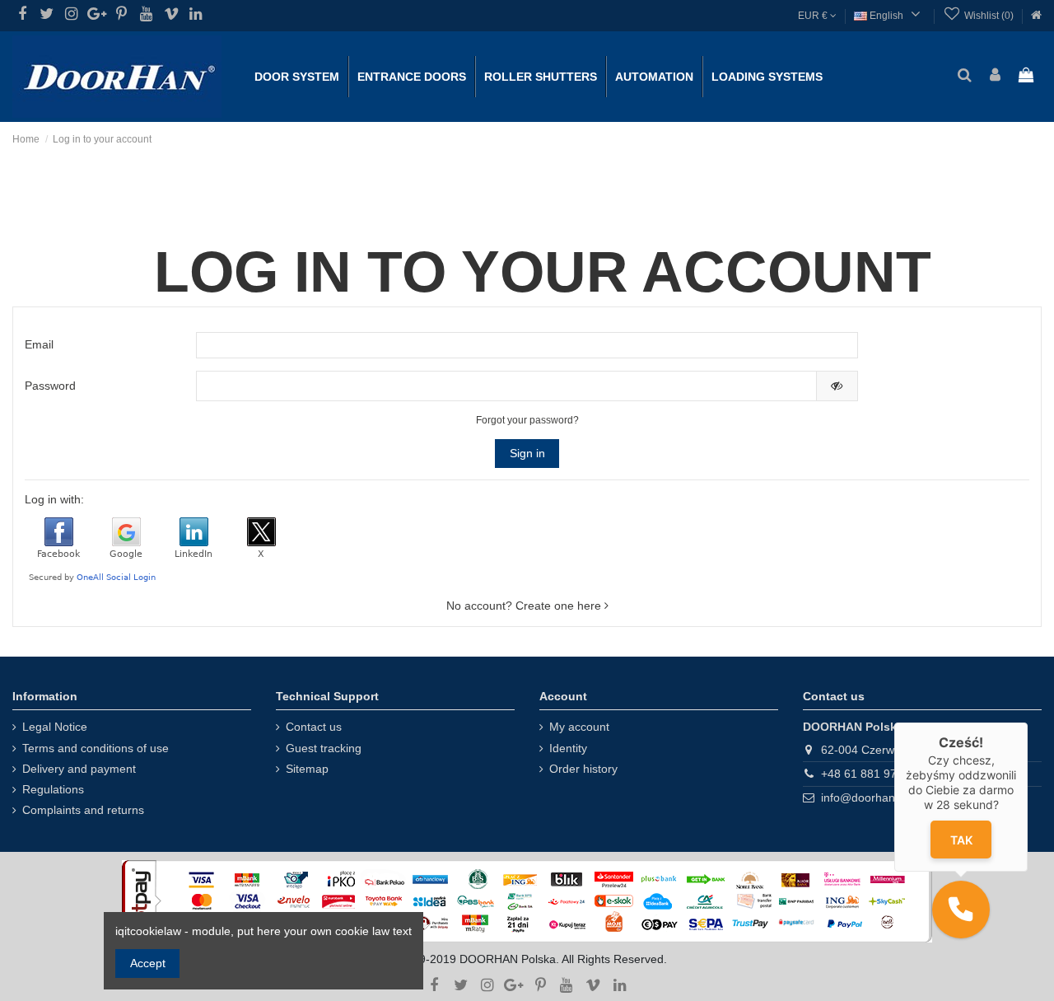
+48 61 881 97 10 (867, 773)
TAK (960, 840)
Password (50, 385)
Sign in (527, 453)
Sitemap (307, 768)
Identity (568, 748)
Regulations (53, 789)
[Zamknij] (1027, 722)
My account (579, 726)
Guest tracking (323, 748)
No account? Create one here (525, 605)
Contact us (314, 726)
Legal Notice (54, 726)
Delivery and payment (79, 768)
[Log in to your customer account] (995, 76)
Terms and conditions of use (95, 748)
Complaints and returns (83, 809)
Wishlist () (989, 15)
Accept (148, 963)
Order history (583, 768)
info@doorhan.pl (864, 797)
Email (39, 344)
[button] (961, 909)
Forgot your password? (527, 420)
